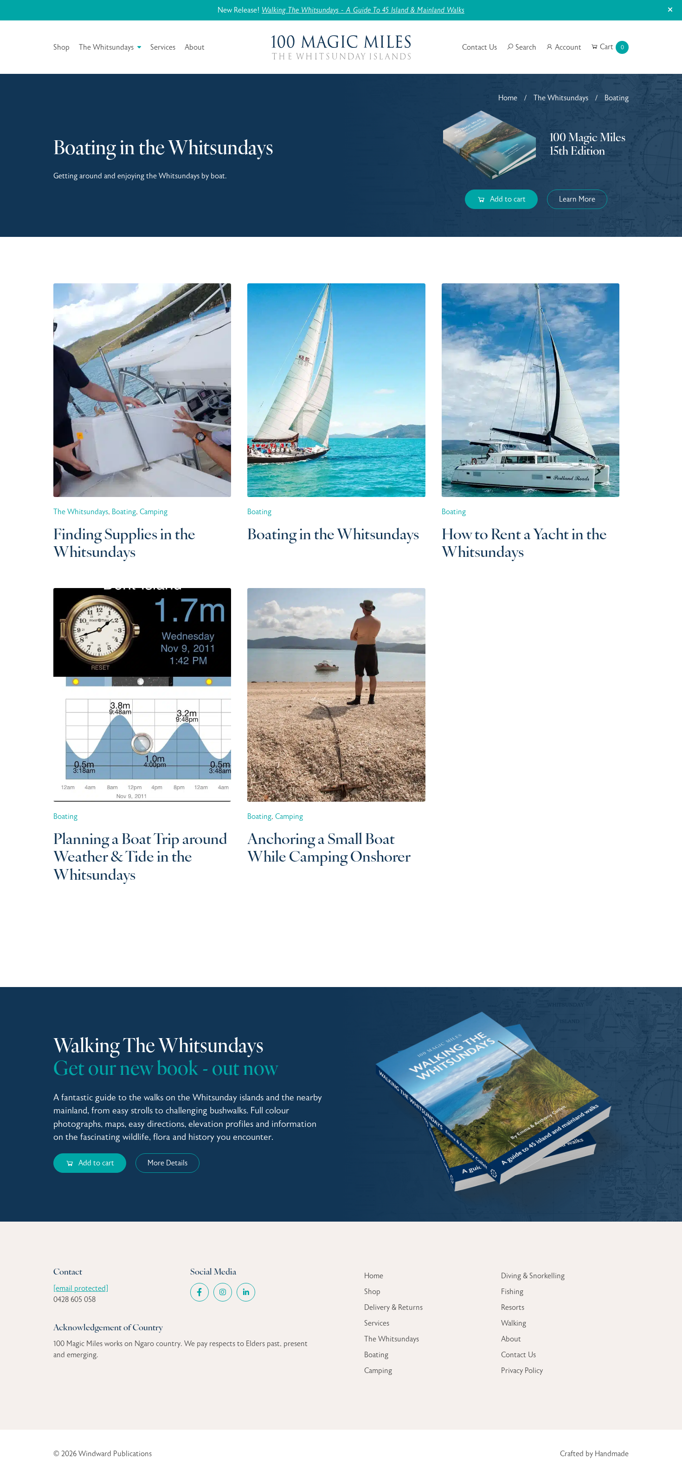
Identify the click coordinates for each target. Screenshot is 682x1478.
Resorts (512, 1307)
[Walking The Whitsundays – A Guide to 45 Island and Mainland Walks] (493, 1104)
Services (162, 47)
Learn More (577, 199)
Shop (61, 47)
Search (525, 47)
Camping (378, 1371)
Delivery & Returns (393, 1307)
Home (507, 98)
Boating (376, 1355)
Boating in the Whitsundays (333, 535)
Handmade (612, 1454)
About (195, 47)
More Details (167, 1163)
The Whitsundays (106, 47)
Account (567, 47)
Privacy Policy (522, 1371)
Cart (611, 47)
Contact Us (479, 47)
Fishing (512, 1292)
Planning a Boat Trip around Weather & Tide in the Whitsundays (140, 858)
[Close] (670, 10)
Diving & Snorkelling (533, 1276)
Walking (513, 1323)
